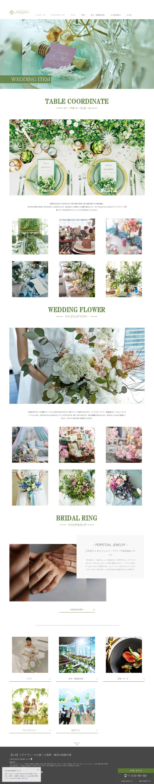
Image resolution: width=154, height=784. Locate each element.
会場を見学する (127, 781)
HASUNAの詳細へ (77, 609)
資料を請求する (145, 781)
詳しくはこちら (23, 778)
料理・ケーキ (123, 679)
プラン (73, 15)
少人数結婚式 (115, 15)
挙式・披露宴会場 (98, 15)
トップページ (40, 15)
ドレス (29, 679)
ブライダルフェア (58, 15)
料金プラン (75, 730)
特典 (83, 15)
